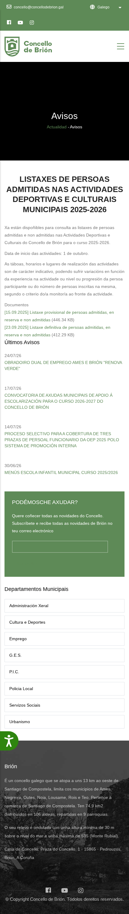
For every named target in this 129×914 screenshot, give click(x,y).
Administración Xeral (28, 605)
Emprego (18, 638)
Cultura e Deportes (27, 622)
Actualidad (57, 126)
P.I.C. (14, 671)
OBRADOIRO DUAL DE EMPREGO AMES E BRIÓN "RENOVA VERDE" (63, 365)
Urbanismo (19, 721)
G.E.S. (15, 655)
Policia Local (21, 688)
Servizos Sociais (24, 705)
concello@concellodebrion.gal (38, 7)
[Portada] (29, 45)
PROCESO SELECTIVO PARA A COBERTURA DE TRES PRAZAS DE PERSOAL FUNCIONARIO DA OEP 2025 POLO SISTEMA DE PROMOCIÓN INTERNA (61, 439)
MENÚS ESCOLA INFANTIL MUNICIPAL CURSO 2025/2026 (61, 472)
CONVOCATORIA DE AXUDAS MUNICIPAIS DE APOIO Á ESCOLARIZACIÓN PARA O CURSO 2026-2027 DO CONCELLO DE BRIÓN (58, 401)
